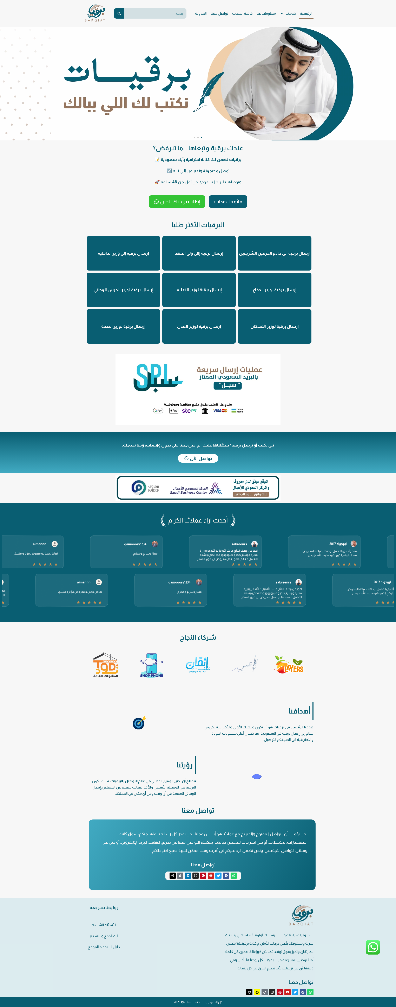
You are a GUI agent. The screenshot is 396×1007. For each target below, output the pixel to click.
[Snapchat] (257, 992)
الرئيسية (306, 13)
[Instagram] (195, 876)
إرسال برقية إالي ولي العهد (199, 253)
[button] (201, 137)
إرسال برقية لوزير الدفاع (274, 289)
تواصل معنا (219, 13)
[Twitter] (218, 876)
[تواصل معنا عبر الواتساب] (373, 954)
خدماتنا (291, 13)
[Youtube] (211, 876)
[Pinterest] (203, 876)
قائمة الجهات (242, 13)
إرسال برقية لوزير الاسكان (275, 326)
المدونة (201, 13)
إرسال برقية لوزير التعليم (199, 289)
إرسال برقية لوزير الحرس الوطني (123, 289)
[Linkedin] (188, 876)
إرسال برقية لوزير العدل (199, 326)
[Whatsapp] (234, 876)
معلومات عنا (266, 13)
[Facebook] (226, 876)
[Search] (119, 13)
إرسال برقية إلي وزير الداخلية (123, 253)
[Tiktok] (180, 876)
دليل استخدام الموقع (104, 947)
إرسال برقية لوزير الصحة (123, 326)
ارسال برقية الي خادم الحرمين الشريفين (274, 253)
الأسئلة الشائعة (104, 925)
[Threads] (173, 876)
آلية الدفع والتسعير (104, 936)
